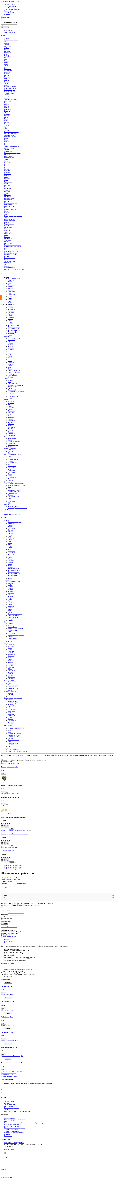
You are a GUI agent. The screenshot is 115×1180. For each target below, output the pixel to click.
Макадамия (7, 229)
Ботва (6, 143)
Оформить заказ (5, 921)
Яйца (6, 264)
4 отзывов (4, 927)
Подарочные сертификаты (12, 1106)
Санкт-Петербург (9, 32)
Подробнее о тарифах (7, 963)
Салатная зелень (9, 157)
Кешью (6, 225)
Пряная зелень (8, 156)
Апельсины (7, 46)
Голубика (7, 169)
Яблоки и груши (9, 206)
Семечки (7, 237)
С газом (6, 212)
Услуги (6, 96)
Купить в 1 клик (23, 905)
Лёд (5, 214)
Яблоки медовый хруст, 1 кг (10, 797)
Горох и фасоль (9, 145)
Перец (6, 117)
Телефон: (3, 916)
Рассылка (7, 1103)
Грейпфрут (7, 56)
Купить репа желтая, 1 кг (8, 1073)
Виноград (7, 51)
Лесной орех (8, 227)
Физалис (7, 190)
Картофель (7, 109)
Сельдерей (7, 124)
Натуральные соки (10, 254)
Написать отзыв (12, 927)
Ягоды (6, 161)
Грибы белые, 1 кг (7, 1017)
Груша (6, 57)
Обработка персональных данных (14, 1128)
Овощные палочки (10, 136)
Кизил (6, 177)
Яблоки (6, 85)
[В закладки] (7, 792)
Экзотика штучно (9, 90)
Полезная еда (8, 243)
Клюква (6, 180)
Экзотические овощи (10, 99)
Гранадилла (7, 52)
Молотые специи (9, 267)
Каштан (6, 222)
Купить (3, 773)
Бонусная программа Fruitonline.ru (14, 1120)
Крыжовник (8, 182)
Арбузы (6, 48)
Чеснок (6, 130)
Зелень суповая (9, 148)
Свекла (6, 122)
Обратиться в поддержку (8, 936)
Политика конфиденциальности (14, 1132)
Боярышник (8, 162)
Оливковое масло (9, 258)
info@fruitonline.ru (9, 1149)
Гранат (6, 54)
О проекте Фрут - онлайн (12, 1126)
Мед (5, 250)
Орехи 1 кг (7, 232)
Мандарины (8, 70)
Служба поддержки (14, 9)
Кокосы (6, 64)
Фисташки (7, 240)
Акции (6, 271)
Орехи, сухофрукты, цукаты (13, 216)
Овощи (6, 98)
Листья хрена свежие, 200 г (9, 767)
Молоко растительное (11, 251)
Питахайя (7, 78)
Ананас (6, 44)
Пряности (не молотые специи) (14, 269)
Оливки (6, 256)
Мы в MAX (6, 935)
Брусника (7, 164)
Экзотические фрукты (11, 40)
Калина (6, 175)
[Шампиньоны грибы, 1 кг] (13, 865)
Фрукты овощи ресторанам (12, 1124)
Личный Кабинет (9, 1101)
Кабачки (6, 106)
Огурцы (6, 115)
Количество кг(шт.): (7, 918)
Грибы (6, 103)
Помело (6, 80)
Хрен (6, 128)
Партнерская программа (11, 1108)
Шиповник (7, 196)
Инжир (6, 61)
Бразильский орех (9, 219)
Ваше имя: (4, 914)
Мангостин (7, 69)
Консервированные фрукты (12, 246)
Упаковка (7, 94)
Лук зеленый (8, 151)
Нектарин (7, 73)
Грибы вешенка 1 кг (7, 1001)
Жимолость (7, 172)
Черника (7, 193)
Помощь (6, 1121)
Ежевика (7, 170)
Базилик (6, 141)
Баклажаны (7, 101)
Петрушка (7, 154)
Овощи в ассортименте (11, 132)
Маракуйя (7, 72)
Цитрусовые (8, 204)
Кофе (5, 248)
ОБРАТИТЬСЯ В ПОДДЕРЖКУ (14, 1143)
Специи (6, 266)
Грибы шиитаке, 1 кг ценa (9, 1076)
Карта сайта (8, 1136)
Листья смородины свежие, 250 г (11, 785)
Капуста (6, 107)
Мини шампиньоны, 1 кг (9, 1047)
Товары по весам (9, 1104)
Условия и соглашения (11, 1129)
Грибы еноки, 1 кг (6, 986)
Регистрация (12, 6)
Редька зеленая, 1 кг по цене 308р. (11, 1071)
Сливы (6, 82)
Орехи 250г (7, 233)
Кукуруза (7, 111)
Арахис (6, 217)
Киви (6, 62)
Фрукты (6, 38)
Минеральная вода (10, 209)
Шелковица (7, 195)
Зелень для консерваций (11, 146)
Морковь (7, 114)
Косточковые (8, 199)
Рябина (6, 187)
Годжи (6, 167)
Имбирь (6, 104)
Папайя (6, 75)
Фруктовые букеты (10, 88)
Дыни (6, 59)
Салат (6, 120)
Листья (6, 149)
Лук (5, 112)
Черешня (7, 191)
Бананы (6, 49)
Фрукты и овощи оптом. (11, 1131)
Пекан (6, 235)
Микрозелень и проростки (12, 153)
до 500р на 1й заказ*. (17, 971)
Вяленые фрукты (9, 220)
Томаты (6, 125)
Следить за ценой (33, 905)
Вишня (6, 166)
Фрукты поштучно (10, 86)
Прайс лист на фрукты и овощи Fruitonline (17, 1111)
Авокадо (7, 43)
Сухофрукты (8, 238)
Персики (7, 77)
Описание (7, 940)
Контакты (7, 1134)
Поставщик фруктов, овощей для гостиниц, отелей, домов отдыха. (24, 1123)
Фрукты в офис (9, 93)
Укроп (6, 159)
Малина (6, 183)
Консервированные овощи (12, 245)
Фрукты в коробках (10, 91)
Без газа (6, 211)
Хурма (6, 83)
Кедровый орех (9, 224)
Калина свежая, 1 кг (7, 850)
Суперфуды (7, 262)
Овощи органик (9, 135)
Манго (6, 67)
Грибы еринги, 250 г (7, 1032)
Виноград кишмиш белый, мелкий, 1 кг (14, 817)
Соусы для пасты (9, 261)
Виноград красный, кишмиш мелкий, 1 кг (14, 834)
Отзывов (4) (8, 941)
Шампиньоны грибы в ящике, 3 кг (12, 1063)
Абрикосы (7, 41)
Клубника (7, 178)
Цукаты (6, 241)
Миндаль (7, 230)
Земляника (7, 174)
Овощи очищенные (10, 133)
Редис (6, 119)
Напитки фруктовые (10, 253)
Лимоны (7, 65)
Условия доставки (9, 943)
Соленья (6, 138)
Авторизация (12, 8)
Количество (4, 905)
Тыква (6, 127)
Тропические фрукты (10, 203)
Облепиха (7, 185)
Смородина (7, 188)
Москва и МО (8, 30)
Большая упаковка (9, 198)
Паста (6, 259)
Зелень (6, 140)
